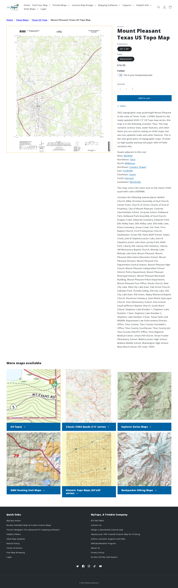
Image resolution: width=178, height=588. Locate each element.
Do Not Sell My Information (104, 557)
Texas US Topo (39, 20)
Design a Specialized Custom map (107, 529)
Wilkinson (130, 163)
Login (9, 557)
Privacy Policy (97, 552)
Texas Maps (22, 20)
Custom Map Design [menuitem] (82, 5)
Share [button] (123, 106)
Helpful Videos (14, 534)
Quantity (121, 84)
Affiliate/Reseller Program (103, 543)
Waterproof (126, 59)
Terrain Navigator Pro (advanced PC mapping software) (33, 529)
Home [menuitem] (27, 5)
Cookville (128, 170)
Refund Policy (13, 543)
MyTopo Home (14, 520)
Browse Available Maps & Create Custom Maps (29, 525)
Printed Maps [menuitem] (60, 5)
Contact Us (96, 525)
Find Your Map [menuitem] (40, 5)
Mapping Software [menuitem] (108, 5)
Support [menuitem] (127, 5)
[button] (159, 7)
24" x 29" (124, 48)
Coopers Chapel (137, 167)
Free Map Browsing (16, 552)
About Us (95, 548)
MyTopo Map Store (92, 583)
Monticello (135, 181)
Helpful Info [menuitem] (142, 5)
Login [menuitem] (44, 9)
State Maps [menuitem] (30, 9)
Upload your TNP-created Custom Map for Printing (115, 534)
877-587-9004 (97, 520)
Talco (133, 159)
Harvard (129, 178)
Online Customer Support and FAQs (108, 539)
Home (10, 20)
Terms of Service (14, 548)
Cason (132, 174)
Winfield (128, 155)
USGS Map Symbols (16, 539)
